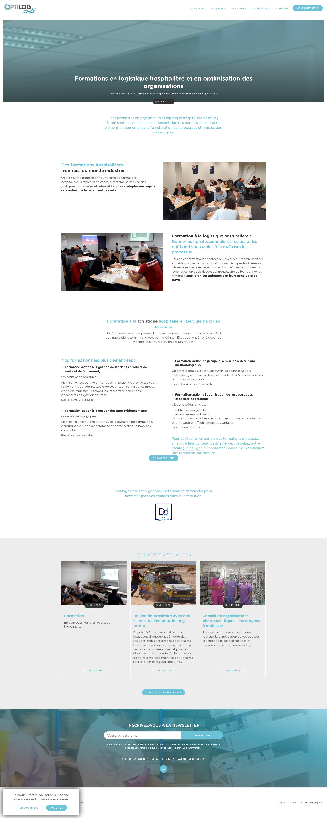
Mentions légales (314, 802)
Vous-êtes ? (218, 8)
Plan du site (295, 802)
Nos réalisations (261, 8)
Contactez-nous (307, 8)
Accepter (57, 807)
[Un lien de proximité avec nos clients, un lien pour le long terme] (163, 583)
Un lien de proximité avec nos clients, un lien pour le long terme (161, 620)
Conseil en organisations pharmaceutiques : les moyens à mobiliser (231, 620)
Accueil (114, 93)
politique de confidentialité (160, 747)
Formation (74, 615)
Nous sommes (238, 8)
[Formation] (94, 583)
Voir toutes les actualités (163, 692)
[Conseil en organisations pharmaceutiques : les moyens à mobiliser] (232, 583)
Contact (281, 802)
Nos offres (198, 8)
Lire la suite (94, 670)
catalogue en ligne (187, 448)
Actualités (282, 8)
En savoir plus (29, 807)
